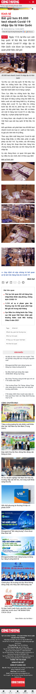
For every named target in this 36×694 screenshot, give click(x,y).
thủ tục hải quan (12, 336)
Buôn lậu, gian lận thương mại (16, 332)
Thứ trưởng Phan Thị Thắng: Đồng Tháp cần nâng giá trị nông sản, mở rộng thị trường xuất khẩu (20, 387)
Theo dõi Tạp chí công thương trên (12, 31)
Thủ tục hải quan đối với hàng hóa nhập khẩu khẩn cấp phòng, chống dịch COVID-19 (18, 296)
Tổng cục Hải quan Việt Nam (16, 340)
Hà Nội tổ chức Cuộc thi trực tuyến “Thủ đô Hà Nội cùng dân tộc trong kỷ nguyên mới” (20, 358)
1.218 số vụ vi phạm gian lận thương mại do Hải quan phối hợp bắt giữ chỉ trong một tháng (18, 306)
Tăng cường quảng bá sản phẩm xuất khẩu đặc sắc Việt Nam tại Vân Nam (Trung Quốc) (17, 426)
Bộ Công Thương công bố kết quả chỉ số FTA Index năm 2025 (20, 379)
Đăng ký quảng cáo (18, 665)
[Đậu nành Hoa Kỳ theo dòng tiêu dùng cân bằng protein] (18, 442)
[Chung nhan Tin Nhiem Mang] (18, 682)
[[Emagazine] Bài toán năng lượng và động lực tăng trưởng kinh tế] (18, 547)
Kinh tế (6, 14)
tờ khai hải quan (12, 344)
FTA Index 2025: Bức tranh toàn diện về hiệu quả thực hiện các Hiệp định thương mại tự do (20, 396)
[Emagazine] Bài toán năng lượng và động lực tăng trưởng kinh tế (18, 366)
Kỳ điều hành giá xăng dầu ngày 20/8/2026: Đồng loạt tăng (17, 373)
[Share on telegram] (23, 282)
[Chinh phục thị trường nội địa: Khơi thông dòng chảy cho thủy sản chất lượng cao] (18, 572)
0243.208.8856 (21, 671)
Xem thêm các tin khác (23, 618)
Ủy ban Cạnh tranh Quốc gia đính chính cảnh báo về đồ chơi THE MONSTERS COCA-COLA (16, 610)
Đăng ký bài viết (18, 662)
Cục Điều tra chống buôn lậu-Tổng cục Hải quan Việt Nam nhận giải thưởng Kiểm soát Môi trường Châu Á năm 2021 (18, 316)
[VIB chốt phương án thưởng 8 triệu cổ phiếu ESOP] (18, 495)
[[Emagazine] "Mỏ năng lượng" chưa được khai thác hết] (18, 521)
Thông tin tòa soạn (18, 660)
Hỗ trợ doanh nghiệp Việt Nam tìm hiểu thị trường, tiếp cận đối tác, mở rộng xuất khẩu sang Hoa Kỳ (17, 480)
